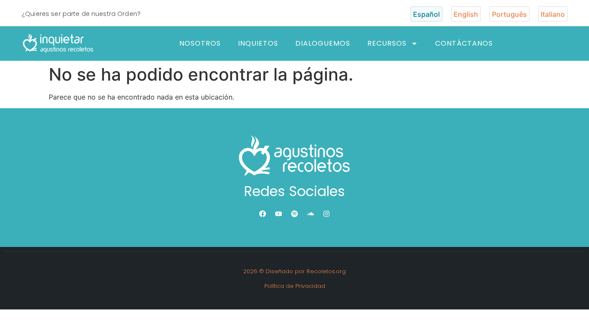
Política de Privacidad (294, 286)
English (466, 14)
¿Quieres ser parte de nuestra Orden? (81, 13)
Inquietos (258, 43)
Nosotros (200, 43)
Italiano (553, 14)
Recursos (387, 43)
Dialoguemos (322, 43)
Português (509, 14)
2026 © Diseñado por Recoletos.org (294, 271)
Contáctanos (464, 43)
